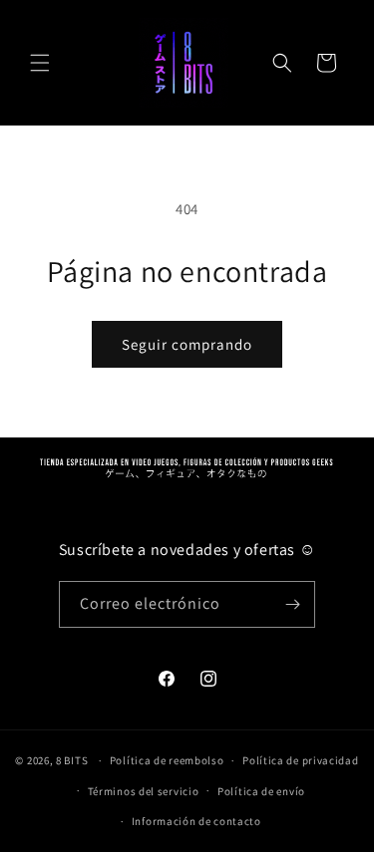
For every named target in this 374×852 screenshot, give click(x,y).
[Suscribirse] (292, 604)
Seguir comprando (187, 344)
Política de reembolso (167, 760)
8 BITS (72, 760)
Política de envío (261, 791)
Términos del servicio (143, 791)
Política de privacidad (300, 760)
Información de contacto (196, 821)
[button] (40, 63)
